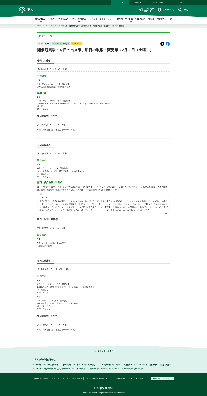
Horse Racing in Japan (161, 379)
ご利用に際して (76, 379)
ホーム (40, 26)
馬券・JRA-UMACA (59, 19)
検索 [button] (185, 10)
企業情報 (137, 2)
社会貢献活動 (158, 2)
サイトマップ (56, 379)
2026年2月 (62, 26)
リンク (65, 379)
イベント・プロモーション (101, 19)
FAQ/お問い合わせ (41, 379)
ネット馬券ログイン (149, 9)
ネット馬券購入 (79, 19)
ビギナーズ (168, 10)
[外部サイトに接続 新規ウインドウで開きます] (162, 44)
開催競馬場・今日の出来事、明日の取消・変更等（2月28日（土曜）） (98, 26)
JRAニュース (50, 26)
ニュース (119, 2)
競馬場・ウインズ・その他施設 (131, 19)
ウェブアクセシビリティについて (97, 379)
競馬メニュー (41, 19)
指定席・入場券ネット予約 (160, 19)
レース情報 (178, 2)
